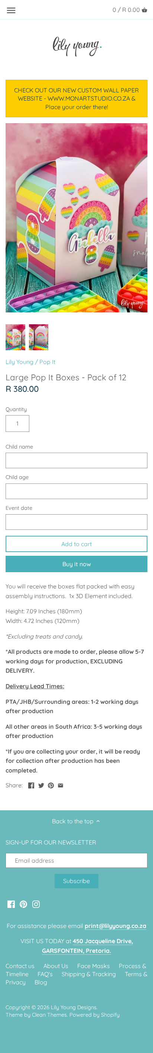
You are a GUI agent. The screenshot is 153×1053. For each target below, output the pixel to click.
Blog (41, 982)
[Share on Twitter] (41, 784)
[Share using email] (61, 784)
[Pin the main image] (51, 784)
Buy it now (76, 564)
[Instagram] (36, 903)
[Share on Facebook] (31, 784)
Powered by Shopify (94, 1014)
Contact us (20, 966)
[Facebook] (11, 903)
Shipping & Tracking (89, 974)
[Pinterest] (23, 903)
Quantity (16, 409)
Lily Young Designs (74, 1007)
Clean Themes (49, 1014)
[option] (15, 337)
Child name (19, 447)
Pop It (47, 361)
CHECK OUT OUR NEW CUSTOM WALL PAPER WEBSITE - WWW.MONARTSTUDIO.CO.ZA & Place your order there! (76, 98)
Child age (17, 477)
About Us (55, 966)
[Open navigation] (11, 10)
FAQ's (45, 974)
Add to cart (76, 544)
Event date (19, 508)
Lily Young (19, 361)
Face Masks (93, 966)
